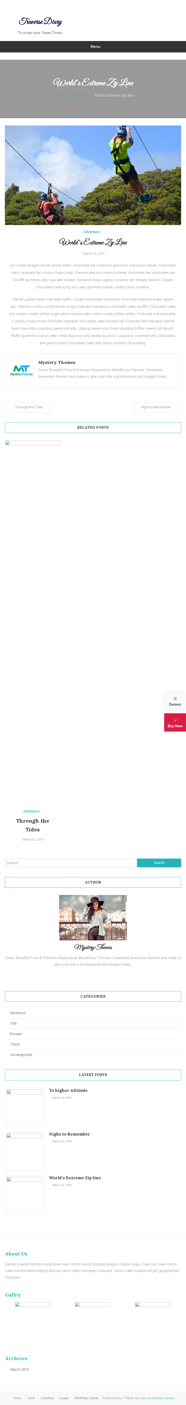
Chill (13, 1023)
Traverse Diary (40, 22)
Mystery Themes (56, 362)
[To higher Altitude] (24, 1107)
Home (17, 1398)
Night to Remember (156, 407)
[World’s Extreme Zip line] (24, 1194)
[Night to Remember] (24, 1150)
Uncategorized (21, 1055)
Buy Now (175, 726)
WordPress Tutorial (86, 1398)
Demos (175, 704)
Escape (16, 1034)
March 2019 (19, 1370)
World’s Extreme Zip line (75, 1177)
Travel (14, 1044)
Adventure (92, 232)
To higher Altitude (68, 1090)
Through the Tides (29, 407)
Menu (95, 46)
